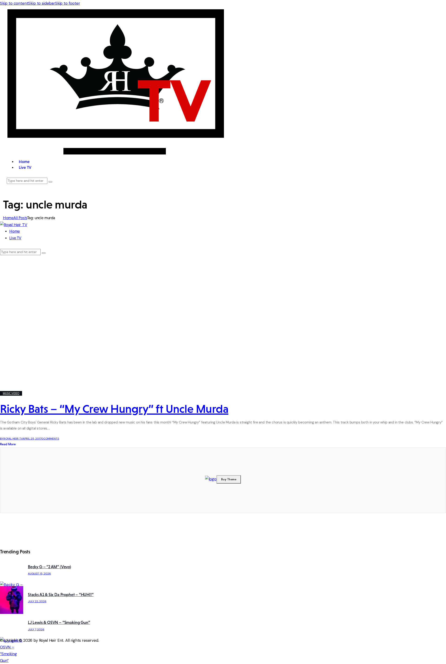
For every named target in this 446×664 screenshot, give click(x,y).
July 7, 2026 (36, 629)
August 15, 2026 (39, 573)
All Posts (20, 218)
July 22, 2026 (37, 601)
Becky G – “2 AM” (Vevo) (49, 567)
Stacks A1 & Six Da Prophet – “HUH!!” (61, 594)
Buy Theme (229, 479)
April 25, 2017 (32, 438)
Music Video (11, 393)
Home (8, 218)
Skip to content (14, 3)
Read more (8, 444)
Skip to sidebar (41, 3)
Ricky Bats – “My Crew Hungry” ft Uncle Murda (114, 408)
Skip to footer (67, 3)
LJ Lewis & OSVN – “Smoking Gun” (59, 622)
